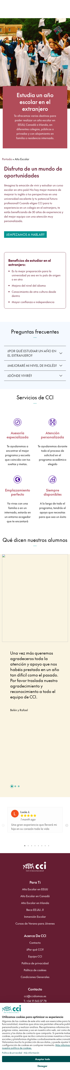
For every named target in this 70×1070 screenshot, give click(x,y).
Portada (7, 159)
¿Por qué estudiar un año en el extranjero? (31, 353)
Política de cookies (35, 970)
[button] (12, 786)
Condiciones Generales (35, 977)
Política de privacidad (35, 963)
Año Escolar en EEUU (35, 889)
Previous (3, 825)
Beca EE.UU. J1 (35, 910)
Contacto (35, 943)
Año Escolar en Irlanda (35, 903)
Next (66, 825)
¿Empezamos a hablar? (25, 234)
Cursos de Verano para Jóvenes (35, 923)
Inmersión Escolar (35, 917)
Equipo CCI (35, 956)
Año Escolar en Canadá (35, 896)
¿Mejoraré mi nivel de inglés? (32, 365)
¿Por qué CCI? (35, 949)
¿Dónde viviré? (19, 375)
